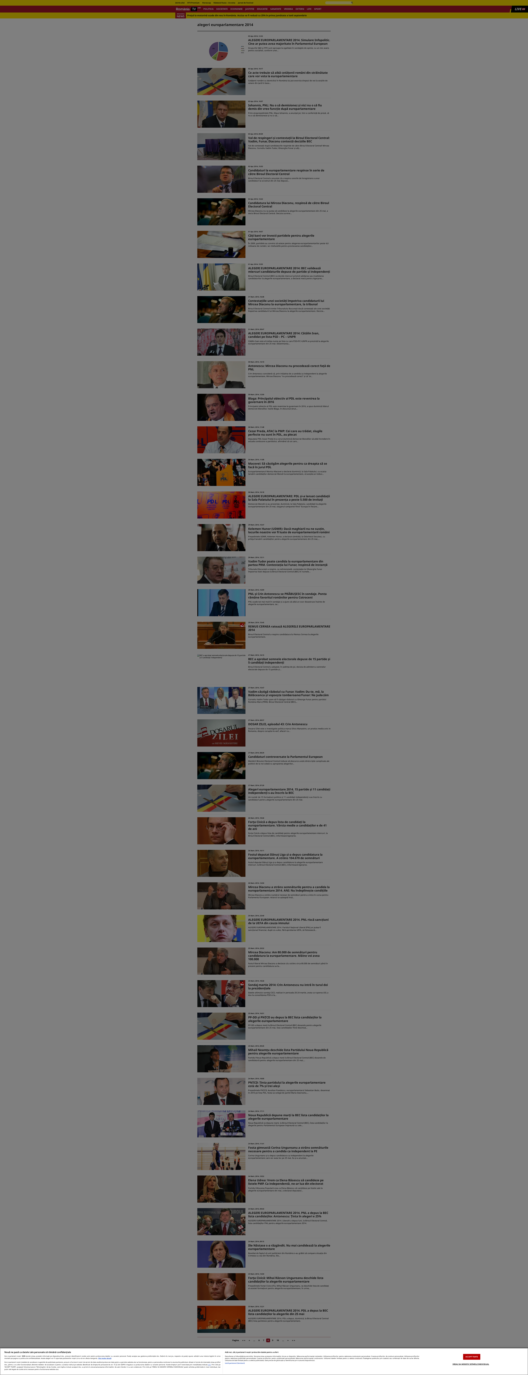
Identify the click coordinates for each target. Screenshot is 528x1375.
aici (209, 1364)
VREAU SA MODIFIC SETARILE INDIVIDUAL (471, 1364)
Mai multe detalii (104, 1358)
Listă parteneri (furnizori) (235, 1363)
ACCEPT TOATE (471, 1356)
